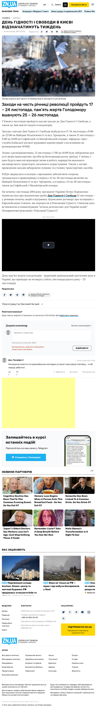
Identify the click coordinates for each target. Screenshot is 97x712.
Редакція (6, 615)
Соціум (75, 655)
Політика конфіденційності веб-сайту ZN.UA (20, 702)
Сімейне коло (77, 663)
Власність (76, 671)
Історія (75, 659)
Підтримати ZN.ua (79, 5)
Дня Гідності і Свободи (61, 195)
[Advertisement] (38, 403)
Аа (65, 5)
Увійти (58, 5)
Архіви (5, 611)
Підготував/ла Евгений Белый (20, 304)
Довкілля (52, 663)
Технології (52, 659)
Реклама (5, 619)
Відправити (82, 348)
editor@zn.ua (26, 628)
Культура (52, 671)
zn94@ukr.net (50, 621)
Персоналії (29, 671)
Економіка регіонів (10, 675)
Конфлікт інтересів (33, 663)
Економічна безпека (34, 667)
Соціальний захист (33, 655)
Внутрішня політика (10, 655)
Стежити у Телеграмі (27, 457)
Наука (51, 655)
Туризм (75, 667)
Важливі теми (10, 11)
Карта (4, 630)
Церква (51, 667)
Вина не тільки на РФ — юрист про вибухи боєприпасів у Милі (61, 586)
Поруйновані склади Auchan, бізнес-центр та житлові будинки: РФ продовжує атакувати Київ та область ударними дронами (19, 589)
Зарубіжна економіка (34, 659)
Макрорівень (7, 663)
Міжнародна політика (11, 659)
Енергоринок (7, 667)
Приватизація (8, 671)
